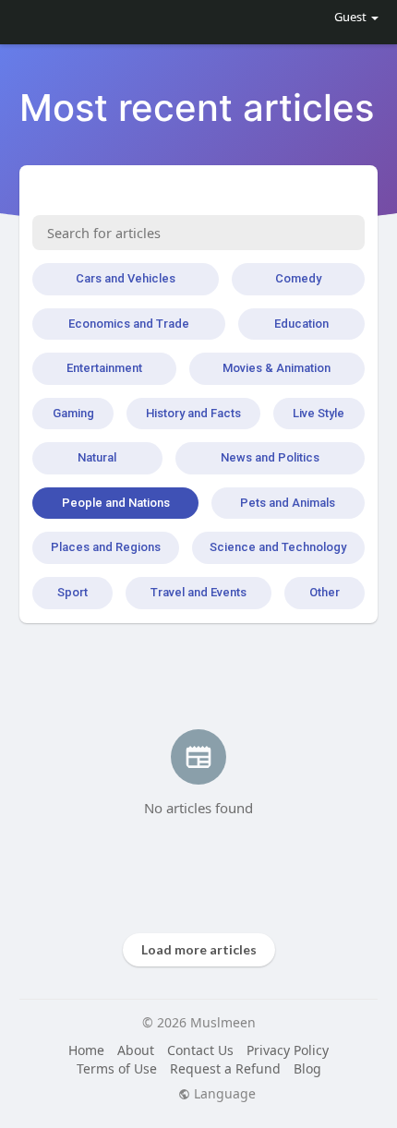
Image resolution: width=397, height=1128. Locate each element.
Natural (97, 457)
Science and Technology (278, 547)
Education (301, 323)
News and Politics (270, 457)
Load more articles (199, 949)
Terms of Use (117, 1068)
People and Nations (116, 503)
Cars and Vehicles (125, 278)
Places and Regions (106, 547)
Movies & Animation (277, 368)
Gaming (73, 413)
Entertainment (104, 368)
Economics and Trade (128, 323)
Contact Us (200, 1050)
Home (86, 1050)
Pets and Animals (287, 503)
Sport (72, 592)
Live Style (318, 413)
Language (223, 1093)
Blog (307, 1068)
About (135, 1050)
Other (324, 592)
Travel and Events (198, 592)
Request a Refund (225, 1068)
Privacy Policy (288, 1050)
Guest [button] (350, 16)
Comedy (298, 278)
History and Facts (193, 413)
